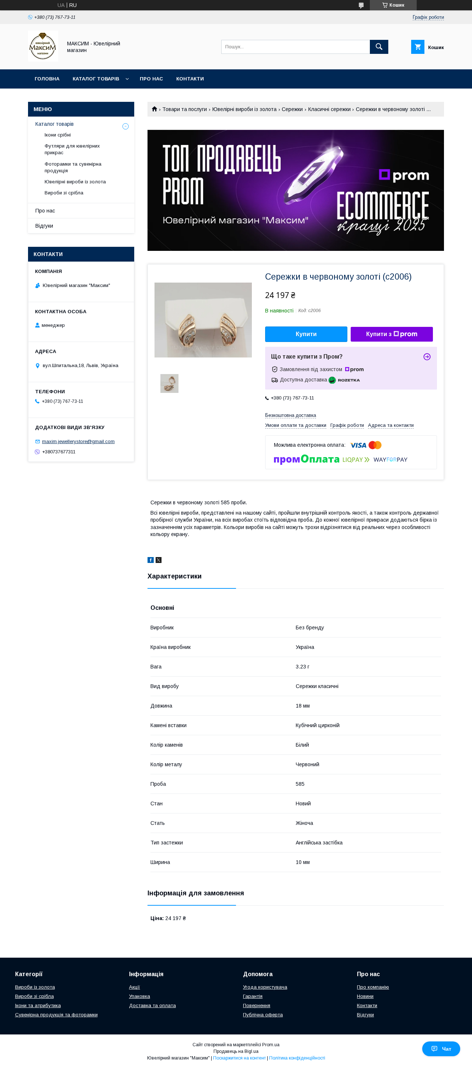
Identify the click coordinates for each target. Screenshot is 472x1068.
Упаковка (139, 996)
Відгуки (44, 226)
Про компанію (373, 987)
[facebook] (151, 561)
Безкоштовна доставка (290, 415)
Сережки (292, 109)
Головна (47, 79)
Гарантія (253, 996)
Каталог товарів (96, 79)
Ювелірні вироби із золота (244, 109)
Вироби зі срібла (64, 193)
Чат (446, 1049)
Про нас (151, 79)
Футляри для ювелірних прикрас (72, 149)
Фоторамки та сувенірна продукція (73, 167)
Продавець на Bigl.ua (236, 1051)
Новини (365, 996)
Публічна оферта (263, 1014)
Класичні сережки (329, 109)
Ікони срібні (58, 135)
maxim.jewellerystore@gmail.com (78, 441)
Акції (134, 987)
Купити (306, 334)
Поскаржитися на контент (239, 1058)
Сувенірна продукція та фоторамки (56, 1014)
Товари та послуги (184, 109)
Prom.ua (271, 1044)
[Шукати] (379, 47)
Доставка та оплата (152, 1005)
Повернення (256, 1005)
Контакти (190, 79)
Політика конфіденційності (297, 1058)
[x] (159, 561)
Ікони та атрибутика (38, 1005)
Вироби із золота (35, 987)
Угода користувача (265, 987)
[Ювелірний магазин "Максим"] (43, 60)
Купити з (379, 334)
